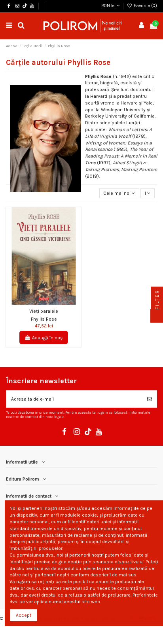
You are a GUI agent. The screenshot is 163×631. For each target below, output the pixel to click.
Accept (23, 615)
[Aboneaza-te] (149, 399)
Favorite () (145, 5)
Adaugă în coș (47, 337)
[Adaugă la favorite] (39, 302)
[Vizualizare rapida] (48, 302)
